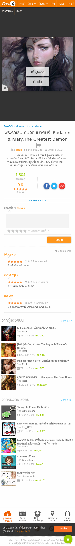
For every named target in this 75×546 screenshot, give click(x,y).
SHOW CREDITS (37, 200)
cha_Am (8, 296)
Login (59, 239)
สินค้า (19, 11)
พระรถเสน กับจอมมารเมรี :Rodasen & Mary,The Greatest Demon (37, 136)
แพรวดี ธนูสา (11, 275)
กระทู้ (22, 3)
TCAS (61, 3)
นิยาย (31, 3)
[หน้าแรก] (8, 3)
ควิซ (53, 3)
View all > (66, 320)
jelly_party (10, 254)
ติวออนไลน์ (7, 11)
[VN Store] (68, 539)
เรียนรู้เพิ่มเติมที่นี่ (22, 532)
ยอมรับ (63, 528)
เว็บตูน (42, 3)
